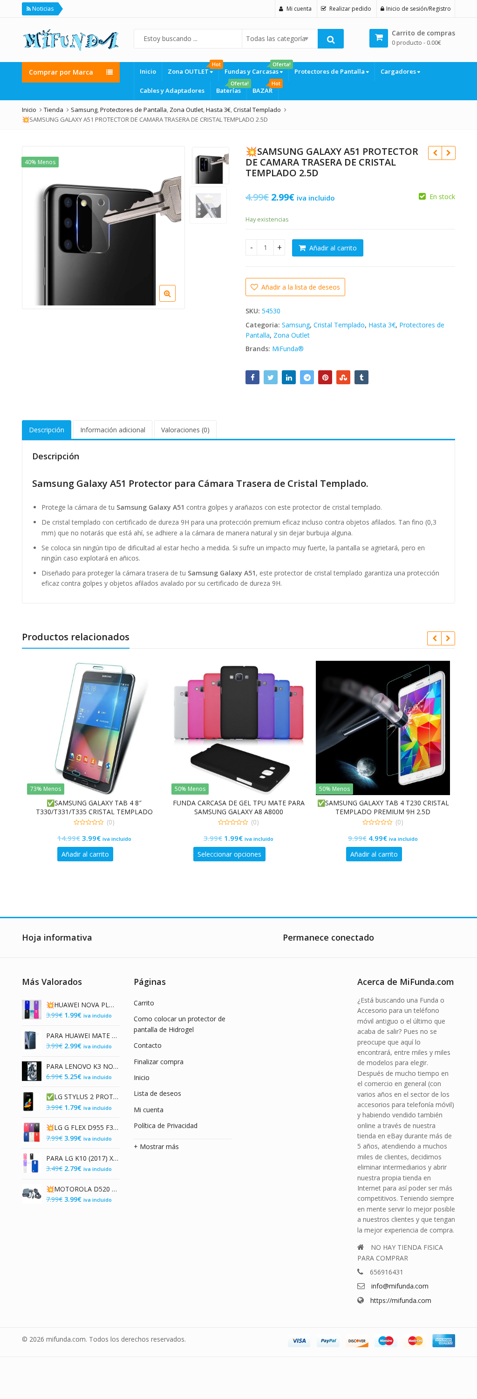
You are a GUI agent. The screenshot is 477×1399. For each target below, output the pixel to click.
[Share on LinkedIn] (289, 377)
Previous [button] (39, 226)
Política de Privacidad (166, 1125)
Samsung (296, 324)
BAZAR (265, 88)
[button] (223, 300)
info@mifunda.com (400, 1285)
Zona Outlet (291, 335)
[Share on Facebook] (252, 377)
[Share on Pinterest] (325, 377)
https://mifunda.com (400, 1300)
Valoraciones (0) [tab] (185, 429)
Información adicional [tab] (112, 429)
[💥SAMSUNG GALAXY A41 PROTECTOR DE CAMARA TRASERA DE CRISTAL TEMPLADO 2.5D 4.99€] (435, 153)
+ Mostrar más (156, 1146)
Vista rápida (99, 803)
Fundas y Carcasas (256, 69)
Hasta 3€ (381, 324)
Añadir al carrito (333, 247)
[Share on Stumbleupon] (343, 377)
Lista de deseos (157, 1093)
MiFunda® (288, 348)
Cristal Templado (339, 324)
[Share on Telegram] (307, 377)
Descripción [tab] (46, 429)
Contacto (148, 1045)
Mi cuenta (149, 1109)
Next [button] (168, 226)
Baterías (231, 88)
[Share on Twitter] (271, 377)
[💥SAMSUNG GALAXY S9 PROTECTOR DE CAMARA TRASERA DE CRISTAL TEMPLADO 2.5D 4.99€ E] (448, 153)
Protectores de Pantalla (330, 71)
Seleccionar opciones (229, 854)
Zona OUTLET (193, 69)
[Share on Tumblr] (361, 377)
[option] (103, 227)
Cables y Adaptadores (172, 90)
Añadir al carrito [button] (85, 854)
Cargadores (399, 71)
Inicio (148, 71)
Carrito (144, 1002)
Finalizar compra (159, 1061)
